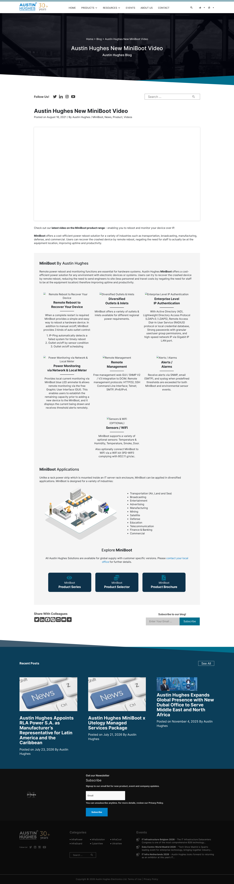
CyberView (97, 843)
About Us (147, 7)
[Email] (63, 619)
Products (87, 7)
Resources (110, 7)
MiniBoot (97, 117)
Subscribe (96, 812)
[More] (69, 619)
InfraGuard (76, 843)
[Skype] (53, 619)
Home (72, 7)
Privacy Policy (151, 879)
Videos (128, 117)
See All (206, 663)
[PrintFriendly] (58, 619)
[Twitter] (36, 619)
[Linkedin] (42, 619)
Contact (163, 7)
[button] (201, 7)
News (108, 117)
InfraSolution (98, 839)
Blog (99, 39)
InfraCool (116, 839)
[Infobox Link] (69, 582)
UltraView (117, 843)
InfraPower (76, 839)
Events (130, 7)
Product (117, 117)
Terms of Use (134, 879)
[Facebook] (47, 619)
